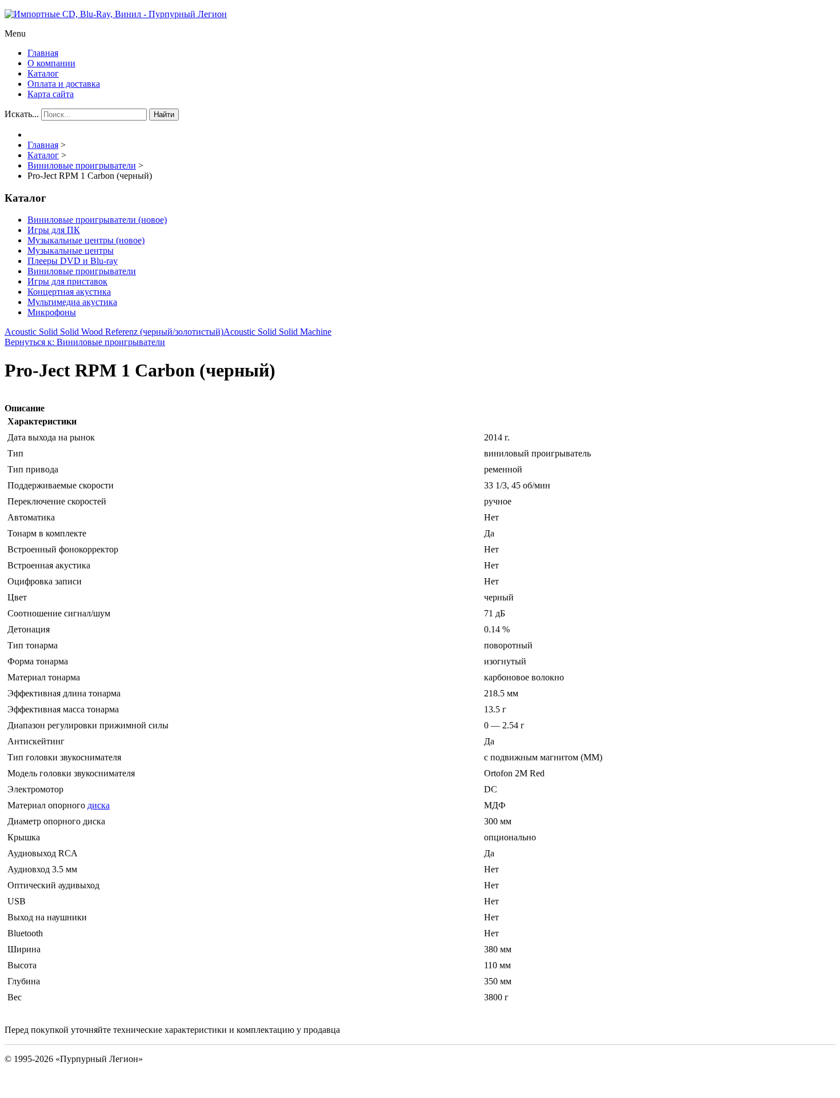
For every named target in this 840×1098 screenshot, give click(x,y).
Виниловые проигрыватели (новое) (97, 220)
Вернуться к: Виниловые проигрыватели (85, 342)
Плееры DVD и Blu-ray (72, 261)
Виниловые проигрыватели (81, 271)
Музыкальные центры (70, 250)
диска (98, 805)
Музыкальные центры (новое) (86, 240)
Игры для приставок (67, 281)
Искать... (22, 114)
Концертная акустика (69, 291)
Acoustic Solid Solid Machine (277, 331)
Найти (164, 114)
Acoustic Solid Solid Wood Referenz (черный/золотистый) (114, 331)
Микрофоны (51, 312)
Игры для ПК (53, 230)
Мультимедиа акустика (72, 302)
